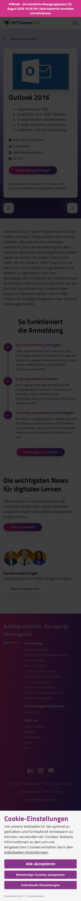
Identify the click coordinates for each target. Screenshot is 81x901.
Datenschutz (13, 896)
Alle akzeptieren (40, 864)
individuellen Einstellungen (26, 852)
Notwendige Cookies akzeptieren (40, 874)
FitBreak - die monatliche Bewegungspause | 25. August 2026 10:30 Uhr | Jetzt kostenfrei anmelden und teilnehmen (40, 8)
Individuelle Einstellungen (40, 885)
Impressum (36, 896)
